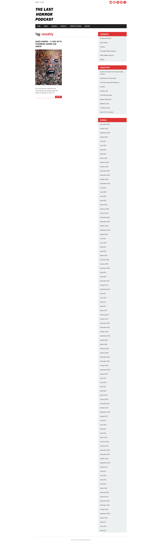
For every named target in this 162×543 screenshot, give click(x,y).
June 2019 (103, 243)
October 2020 (104, 179)
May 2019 (103, 247)
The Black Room (105, 108)
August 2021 (104, 137)
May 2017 (103, 302)
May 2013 (103, 479)
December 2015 (105, 357)
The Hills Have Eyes (106, 95)
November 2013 (105, 454)
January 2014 (104, 446)
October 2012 (104, 509)
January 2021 (104, 166)
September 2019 (105, 230)
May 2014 (103, 429)
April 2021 (103, 154)
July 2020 (103, 188)
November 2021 (105, 124)
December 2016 (105, 323)
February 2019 (104, 259)
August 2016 (104, 340)
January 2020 (104, 213)
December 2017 (105, 281)
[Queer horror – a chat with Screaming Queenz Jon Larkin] (48, 84)
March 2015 (103, 395)
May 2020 (103, 196)
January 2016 (104, 353)
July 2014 (103, 420)
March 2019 (103, 255)
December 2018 (105, 268)
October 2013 (104, 458)
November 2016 (105, 327)
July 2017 (103, 293)
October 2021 (104, 128)
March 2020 (103, 204)
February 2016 (104, 348)
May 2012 (103, 530)
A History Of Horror (105, 38)
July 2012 (103, 522)
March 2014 (103, 437)
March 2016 (103, 344)
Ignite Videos (104, 42)
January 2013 (104, 496)
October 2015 (104, 365)
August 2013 (104, 467)
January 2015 (104, 399)
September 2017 (105, 289)
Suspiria (102, 86)
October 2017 (104, 285)
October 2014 (104, 408)
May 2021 (103, 149)
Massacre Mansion (105, 99)
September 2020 (105, 183)
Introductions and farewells (108, 78)
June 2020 (103, 192)
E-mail (121, 2)
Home (38, 26)
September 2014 (105, 412)
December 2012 (105, 501)
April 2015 (103, 391)
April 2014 (103, 433)
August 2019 (104, 234)
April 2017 (103, 306)
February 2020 (104, 209)
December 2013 (105, 450)
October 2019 (104, 226)
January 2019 (104, 264)
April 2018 (103, 276)
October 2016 (104, 331)
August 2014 (104, 416)
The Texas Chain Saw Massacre (109, 82)
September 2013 (105, 463)
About (46, 26)
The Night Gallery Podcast (108, 51)
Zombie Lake (104, 91)
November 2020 (105, 175)
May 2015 (103, 386)
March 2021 (103, 158)
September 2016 (105, 336)
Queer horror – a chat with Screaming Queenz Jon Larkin (48, 44)
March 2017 (103, 310)
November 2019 (105, 221)
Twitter (111, 2)
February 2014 (104, 441)
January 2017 (104, 319)
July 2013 (103, 471)
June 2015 (103, 382)
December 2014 (105, 403)
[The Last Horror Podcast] (44, 20)
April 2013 (103, 484)
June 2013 (103, 475)
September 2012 (105, 513)
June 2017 (103, 298)
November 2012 (105, 505)
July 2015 (103, 378)
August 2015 (104, 374)
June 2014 (103, 424)
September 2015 (105, 369)
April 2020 (103, 200)
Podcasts (63, 26)
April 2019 (103, 251)
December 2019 (105, 217)
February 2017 (104, 314)
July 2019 (103, 238)
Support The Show (75, 26)
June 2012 (103, 526)
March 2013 (103, 488)
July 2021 (103, 141)
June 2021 (103, 145)
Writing (87, 26)
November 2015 (105, 361)
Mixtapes (54, 26)
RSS (117, 2)
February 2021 (104, 162)
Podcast (58, 97)
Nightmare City (104, 103)
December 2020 (105, 171)
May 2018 (103, 272)
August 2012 (104, 518)
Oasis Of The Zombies (107, 112)
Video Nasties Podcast (106, 55)
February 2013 (104, 492)
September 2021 (105, 133)
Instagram (114, 2)
